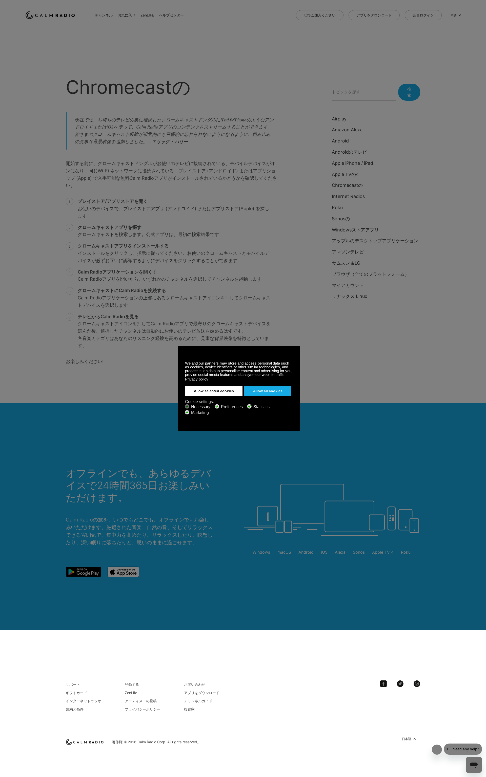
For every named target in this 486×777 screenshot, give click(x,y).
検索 (409, 92)
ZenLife (131, 693)
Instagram (417, 683)
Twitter (400, 683)
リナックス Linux (349, 296)
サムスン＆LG (346, 263)
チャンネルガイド (198, 701)
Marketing (200, 412)
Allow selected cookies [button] (214, 391)
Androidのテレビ (349, 152)
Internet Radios (348, 196)
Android (340, 140)
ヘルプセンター (171, 15)
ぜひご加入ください (320, 15)
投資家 (189, 709)
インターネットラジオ (83, 701)
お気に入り (126, 15)
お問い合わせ (194, 684)
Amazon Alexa (347, 129)
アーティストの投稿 (141, 701)
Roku (337, 207)
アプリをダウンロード (374, 15)
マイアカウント (348, 285)
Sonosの (341, 218)
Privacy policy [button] (196, 379)
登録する (132, 684)
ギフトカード (76, 693)
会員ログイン (423, 15)
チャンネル (104, 15)
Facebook (383, 683)
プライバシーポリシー (142, 709)
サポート (73, 684)
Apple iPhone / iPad (352, 163)
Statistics (261, 407)
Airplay (339, 118)
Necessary (200, 407)
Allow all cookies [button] (267, 391)
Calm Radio (51, 15)
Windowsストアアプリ (355, 229)
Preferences (232, 407)
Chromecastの (347, 185)
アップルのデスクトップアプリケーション (375, 240)
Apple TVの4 (345, 174)
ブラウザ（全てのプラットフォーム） (370, 274)
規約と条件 (75, 709)
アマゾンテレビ (348, 252)
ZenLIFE (147, 15)
